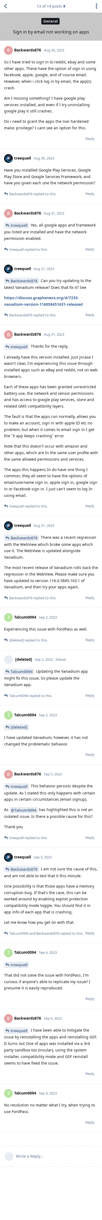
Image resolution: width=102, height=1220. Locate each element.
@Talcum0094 (23, 810)
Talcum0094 (22, 671)
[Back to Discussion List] (5, 6)
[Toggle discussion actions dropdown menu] (96, 6)
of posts (49, 6)
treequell (19, 225)
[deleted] (19, 727)
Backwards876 (24, 280)
